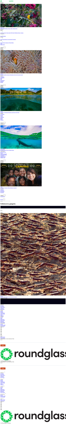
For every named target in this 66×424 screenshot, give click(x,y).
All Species (2, 76)
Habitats (4, 36)
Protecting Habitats (3, 154)
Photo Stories (2, 44)
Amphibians (2, 77)
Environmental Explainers (11, 39)
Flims (1, 318)
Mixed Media (11, 42)
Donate (2, 47)
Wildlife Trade (2, 157)
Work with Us (2, 307)
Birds (1, 78)
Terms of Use (2, 337)
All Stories (2, 32)
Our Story (2, 305)
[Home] (7, 1)
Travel (5, 32)
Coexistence (2, 155)
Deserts (1, 115)
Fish (1, 79)
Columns (21, 32)
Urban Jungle (8, 32)
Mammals (2, 81)
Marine (1, 118)
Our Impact (2, 190)
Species (1, 36)
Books (19, 32)
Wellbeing (16, 32)
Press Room (2, 191)
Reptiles (1, 82)
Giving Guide (2, 396)
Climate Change (3, 156)
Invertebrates (2, 80)
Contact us (2, 308)
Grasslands (2, 117)
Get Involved (2, 196)
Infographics (2, 319)
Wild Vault (12, 32)
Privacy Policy (2, 399)
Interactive (7, 42)
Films (1, 43)
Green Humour (2, 42)
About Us (2, 189)
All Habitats (2, 114)
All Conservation (3, 152)
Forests (1, 116)
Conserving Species (3, 153)
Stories (1, 317)
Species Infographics (3, 39)
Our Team (2, 192)
